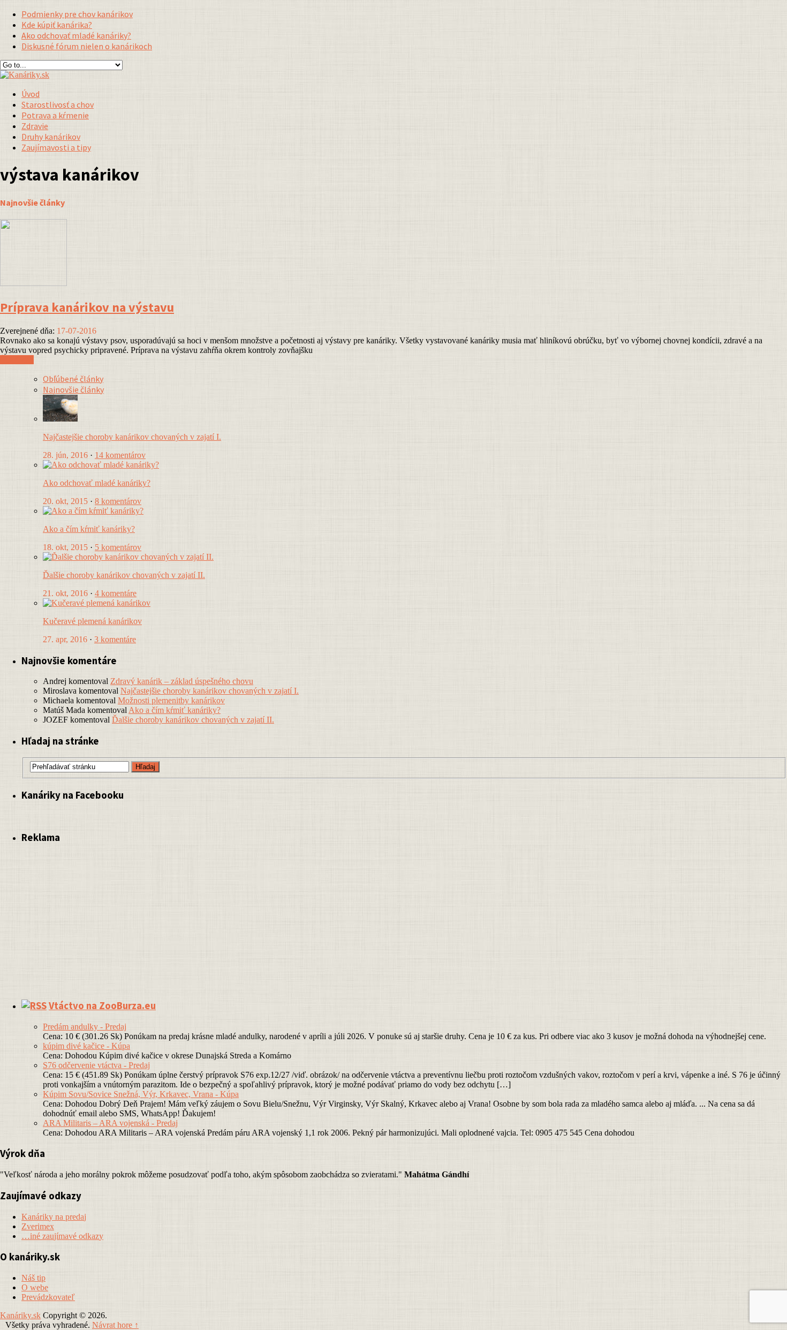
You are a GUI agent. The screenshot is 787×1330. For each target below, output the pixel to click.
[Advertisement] (661, 86)
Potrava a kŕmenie (55, 115)
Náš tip (33, 1277)
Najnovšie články (73, 389)
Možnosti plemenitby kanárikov (171, 700)
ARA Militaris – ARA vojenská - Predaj (110, 1123)
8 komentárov (118, 501)
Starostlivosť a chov (57, 104)
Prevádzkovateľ (48, 1297)
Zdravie (34, 126)
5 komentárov (118, 547)
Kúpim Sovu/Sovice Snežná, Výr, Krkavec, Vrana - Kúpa (141, 1094)
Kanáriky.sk (20, 1315)
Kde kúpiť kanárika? (56, 24)
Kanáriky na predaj (53, 1216)
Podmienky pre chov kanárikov (77, 14)
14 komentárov (120, 455)
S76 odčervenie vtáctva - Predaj (96, 1065)
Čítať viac (17, 359)
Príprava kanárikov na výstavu (87, 307)
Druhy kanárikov (50, 136)
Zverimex (37, 1226)
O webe (34, 1287)
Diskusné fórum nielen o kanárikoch (86, 46)
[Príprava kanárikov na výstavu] (33, 283)
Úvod (30, 93)
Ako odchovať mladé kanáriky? (76, 35)
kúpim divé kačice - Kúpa (86, 1045)
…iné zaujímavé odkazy (62, 1236)
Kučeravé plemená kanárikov (92, 621)
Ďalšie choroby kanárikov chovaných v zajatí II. (124, 575)
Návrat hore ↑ (115, 1324)
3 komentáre (115, 639)
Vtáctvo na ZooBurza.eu (102, 1006)
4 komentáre (116, 593)
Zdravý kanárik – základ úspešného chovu (181, 681)
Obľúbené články (73, 378)
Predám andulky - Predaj (84, 1026)
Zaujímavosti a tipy (56, 147)
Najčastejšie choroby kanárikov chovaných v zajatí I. (132, 436)
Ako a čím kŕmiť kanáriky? (89, 528)
